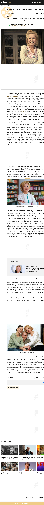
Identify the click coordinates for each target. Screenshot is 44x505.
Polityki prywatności (31, 499)
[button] (34, 2)
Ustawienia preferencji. (38, 499)
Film (5, 5)
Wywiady (8, 5)
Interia (2, 5)
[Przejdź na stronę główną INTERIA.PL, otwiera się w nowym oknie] (4, 2)
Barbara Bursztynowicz (13, 96)
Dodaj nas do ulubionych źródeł (22, 25)
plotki (22, 111)
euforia (41, 118)
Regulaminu (24, 499)
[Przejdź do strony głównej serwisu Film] (11, 2)
